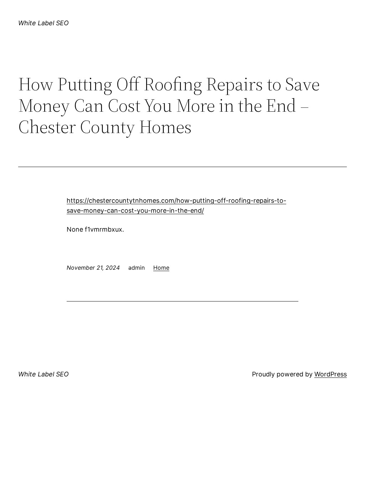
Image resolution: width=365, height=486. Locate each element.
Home (161, 267)
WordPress (330, 374)
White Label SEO (43, 23)
